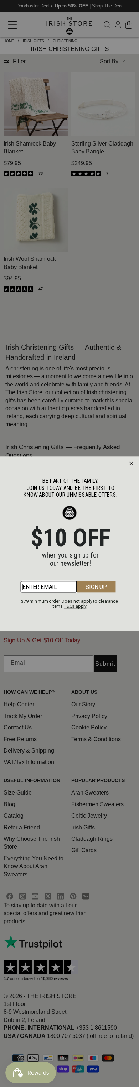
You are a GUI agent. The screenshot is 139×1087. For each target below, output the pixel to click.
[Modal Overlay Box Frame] (69, 543)
